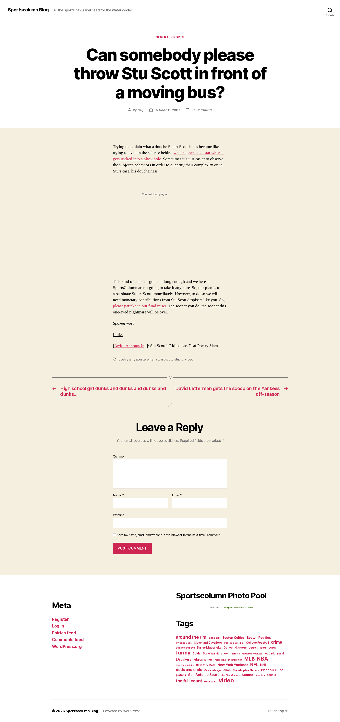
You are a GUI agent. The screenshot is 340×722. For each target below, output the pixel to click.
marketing (220, 659)
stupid (178, 359)
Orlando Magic (212, 670)
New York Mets (205, 665)
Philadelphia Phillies (246, 670)
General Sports (170, 37)
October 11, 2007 (167, 110)
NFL (254, 664)
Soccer (247, 675)
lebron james (203, 659)
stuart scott (164, 359)
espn (271, 647)
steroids (260, 675)
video (189, 359)
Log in (58, 626)
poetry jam (126, 359)
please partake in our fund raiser (139, 306)
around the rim (191, 637)
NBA (262, 659)
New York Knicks (185, 665)
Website (118, 515)
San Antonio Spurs (203, 675)
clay (140, 110)
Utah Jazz (210, 681)
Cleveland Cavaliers (208, 642)
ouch (226, 670)
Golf (226, 653)
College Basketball (234, 642)
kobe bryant (274, 653)
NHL (263, 665)
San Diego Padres (230, 675)
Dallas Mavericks (209, 647)
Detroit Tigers (257, 647)
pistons (181, 675)
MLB (249, 659)
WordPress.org (67, 646)
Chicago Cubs (184, 642)
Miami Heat (235, 659)
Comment (120, 456)
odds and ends (189, 669)
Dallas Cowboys (185, 647)
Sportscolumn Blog (28, 9)
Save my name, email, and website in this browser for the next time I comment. (168, 535)
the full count (189, 680)
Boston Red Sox (259, 638)
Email (177, 495)
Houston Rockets (252, 653)
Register (60, 619)
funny (183, 653)
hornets (235, 653)
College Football (257, 642)
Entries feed (64, 632)
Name (118, 495)
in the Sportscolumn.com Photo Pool (238, 607)
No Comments (201, 110)
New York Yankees (232, 665)
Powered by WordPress (121, 711)
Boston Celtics (234, 638)
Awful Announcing (130, 345)
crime (276, 642)
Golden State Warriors (207, 653)
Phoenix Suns (272, 670)
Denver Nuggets (235, 647)
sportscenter (145, 359)
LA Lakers (183, 659)
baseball (214, 637)
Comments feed (68, 639)
